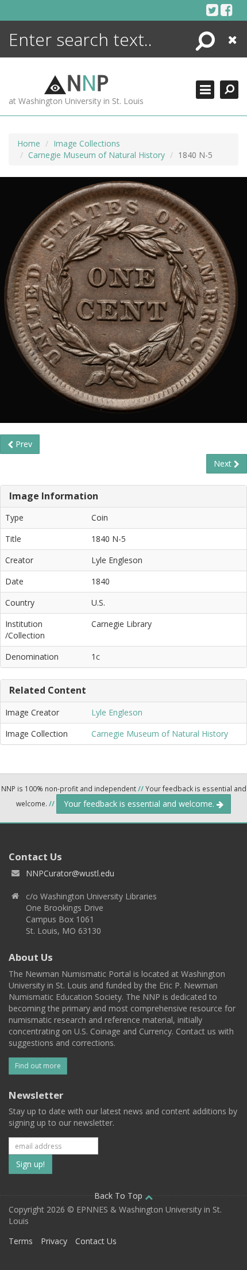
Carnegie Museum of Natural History (96, 154)
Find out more (38, 1066)
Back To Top (119, 1195)
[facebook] (227, 10)
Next (224, 463)
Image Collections (86, 143)
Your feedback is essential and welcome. (140, 803)
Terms (21, 1241)
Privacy (54, 1241)
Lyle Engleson (116, 712)
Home (28, 143)
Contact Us (96, 1241)
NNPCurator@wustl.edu (70, 873)
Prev (22, 443)
